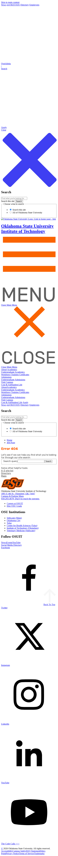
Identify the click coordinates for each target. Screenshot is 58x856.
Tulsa (9, 523)
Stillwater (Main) (14, 518)
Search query (10, 461)
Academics (12, 369)
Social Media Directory (11, 545)
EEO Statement (33, 851)
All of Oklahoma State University (27, 212)
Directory (24, 5)
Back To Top (49, 604)
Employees (34, 5)
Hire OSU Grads (14, 506)
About (4, 369)
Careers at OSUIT (15, 503)
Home (9, 440)
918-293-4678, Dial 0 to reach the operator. (20, 498)
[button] (29, 66)
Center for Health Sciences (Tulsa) (22, 525)
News (3, 5)
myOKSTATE (13, 5)
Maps (3, 476)
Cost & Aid (6, 385)
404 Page (11, 442)
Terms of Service (26, 853)
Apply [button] (25, 402)
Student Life (16, 385)
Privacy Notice (12, 853)
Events (9, 542)
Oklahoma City (13, 520)
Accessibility (7, 851)
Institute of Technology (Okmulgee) (23, 528)
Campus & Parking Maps (12, 496)
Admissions (6, 377)
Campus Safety (19, 851)
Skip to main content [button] (10, 2)
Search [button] (48, 461)
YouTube (16, 542)
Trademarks (39, 853)
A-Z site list (7, 470)
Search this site (7, 201)
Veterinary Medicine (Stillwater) (21, 530)
